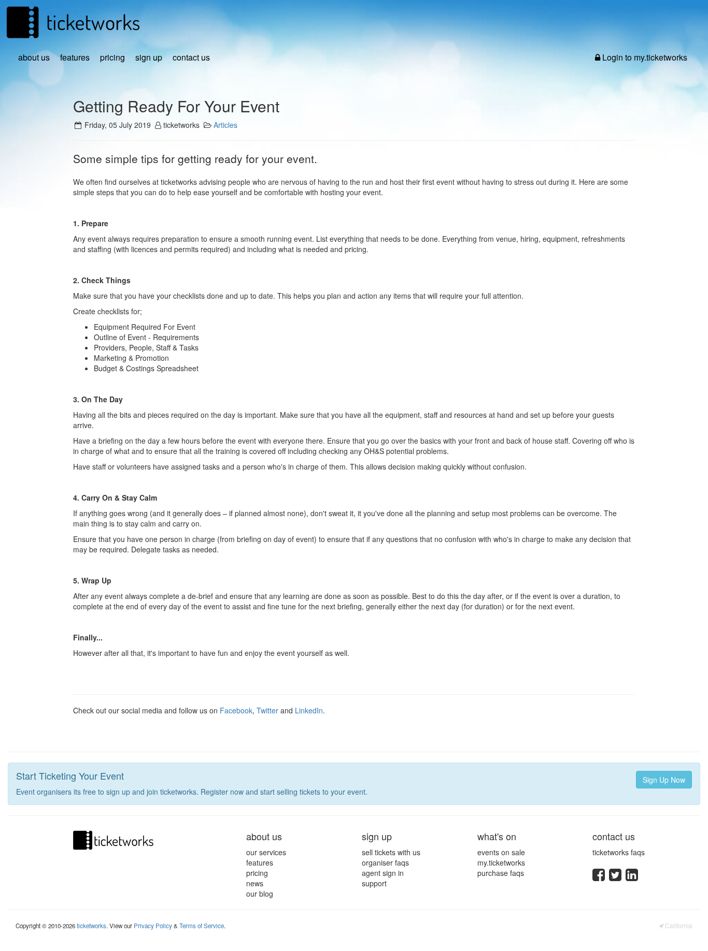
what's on (496, 836)
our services (266, 852)
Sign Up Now (664, 779)
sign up (148, 57)
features (75, 57)
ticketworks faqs (618, 852)
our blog (259, 893)
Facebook (236, 710)
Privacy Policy (153, 925)
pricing (112, 57)
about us (34, 57)
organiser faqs (385, 862)
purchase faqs (500, 873)
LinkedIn (309, 710)
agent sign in (383, 873)
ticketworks (91, 925)
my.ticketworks (501, 862)
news (254, 883)
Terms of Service (201, 925)
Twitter (267, 710)
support (374, 883)
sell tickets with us (391, 852)
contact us (191, 57)
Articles (225, 125)
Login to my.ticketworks (643, 57)
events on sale (501, 852)
